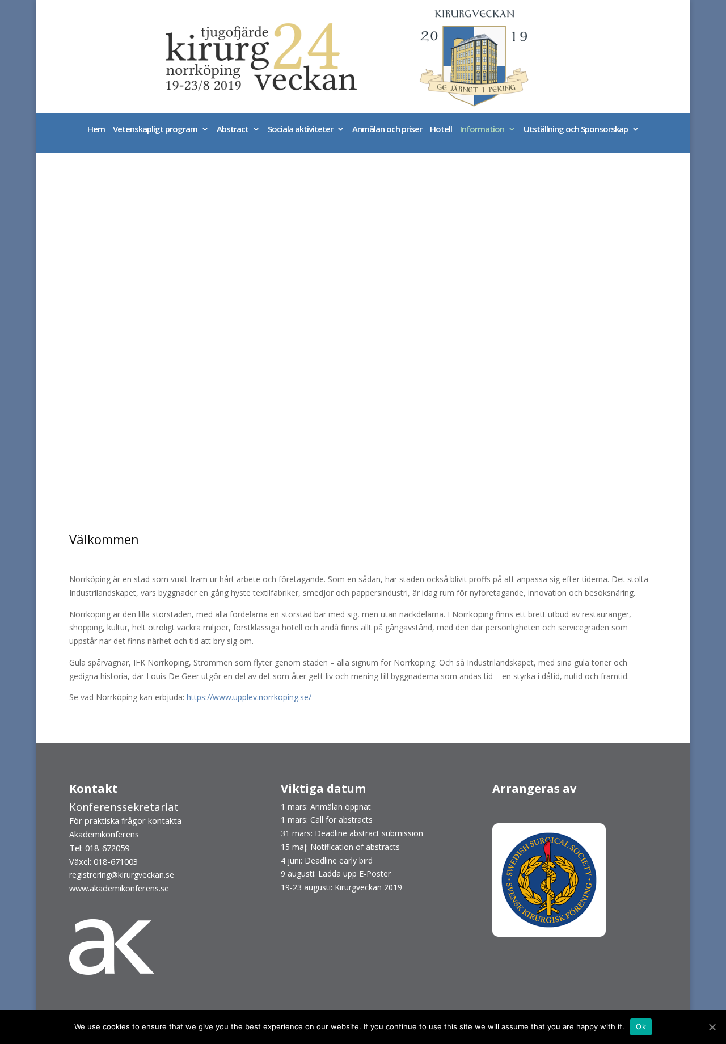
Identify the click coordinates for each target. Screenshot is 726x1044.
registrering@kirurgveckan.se (121, 874)
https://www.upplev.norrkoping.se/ (249, 697)
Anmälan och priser (387, 129)
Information (482, 129)
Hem (96, 129)
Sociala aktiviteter (300, 129)
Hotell (441, 129)
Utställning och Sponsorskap (576, 129)
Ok (641, 1026)
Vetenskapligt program (155, 129)
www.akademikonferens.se (119, 888)
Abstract (232, 129)
